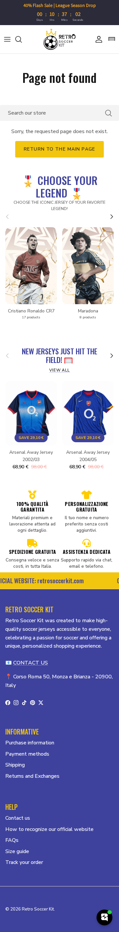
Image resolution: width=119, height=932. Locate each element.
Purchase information (29, 742)
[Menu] (7, 39)
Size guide (17, 851)
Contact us (17, 818)
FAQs (12, 840)
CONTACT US (30, 662)
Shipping (15, 765)
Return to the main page (59, 149)
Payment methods (27, 754)
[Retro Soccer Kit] (59, 39)
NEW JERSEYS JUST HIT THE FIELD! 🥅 (59, 355)
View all (59, 370)
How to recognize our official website (49, 829)
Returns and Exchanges (32, 776)
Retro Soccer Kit (38, 909)
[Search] (22, 39)
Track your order (24, 862)
